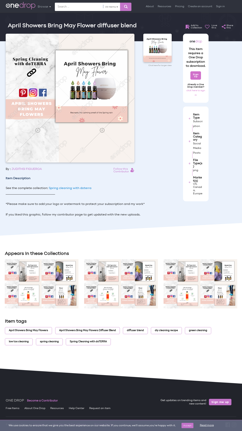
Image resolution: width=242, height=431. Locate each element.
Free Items (12, 408)
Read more (207, 425)
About (150, 6)
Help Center (76, 408)
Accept (187, 425)
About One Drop (34, 408)
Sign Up (196, 75)
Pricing (179, 6)
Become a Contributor (42, 400)
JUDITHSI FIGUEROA (27, 169)
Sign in (220, 6)
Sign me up (220, 402)
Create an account (200, 6)
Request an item (100, 408)
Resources (164, 6)
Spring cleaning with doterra (70, 188)
